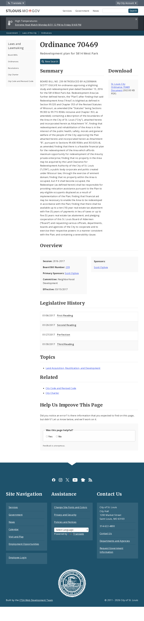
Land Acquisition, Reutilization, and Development (73, 368)
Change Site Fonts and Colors (70, 507)
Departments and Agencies (115, 540)
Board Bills (13, 55)
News (96, 10)
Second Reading (66, 325)
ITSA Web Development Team (36, 600)
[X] (67, 480)
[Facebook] (53, 480)
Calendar (14, 529)
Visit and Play (16, 536)
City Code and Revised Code (20, 81)
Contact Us (106, 533)
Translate (78, 533)
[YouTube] (75, 480)
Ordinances (46, 33)
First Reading (65, 315)
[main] (72, 247)
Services (67, 10)
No (60, 436)
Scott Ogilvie (72, 273)
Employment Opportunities (24, 544)
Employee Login (18, 557)
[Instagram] (60, 480)
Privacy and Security (65, 514)
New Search (51, 61)
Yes (50, 436)
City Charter (13, 74)
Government (82, 10)
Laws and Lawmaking (16, 46)
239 (68, 267)
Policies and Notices (65, 522)
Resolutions (13, 68)
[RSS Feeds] (90, 480)
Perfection (63, 334)
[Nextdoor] (83, 480)
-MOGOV (23, 10)
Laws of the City (29, 33)
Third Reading (65, 344)
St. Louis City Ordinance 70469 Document (120, 87)
